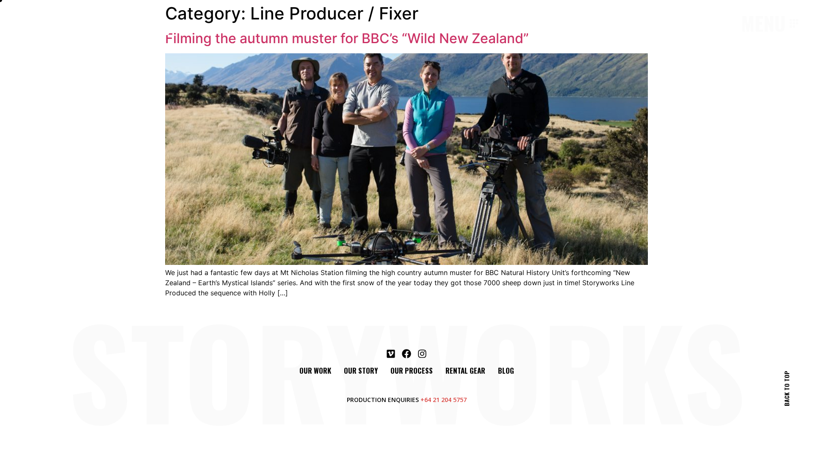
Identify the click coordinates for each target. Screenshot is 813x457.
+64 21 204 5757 (443, 400)
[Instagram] (422, 353)
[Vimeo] (390, 353)
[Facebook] (406, 353)
